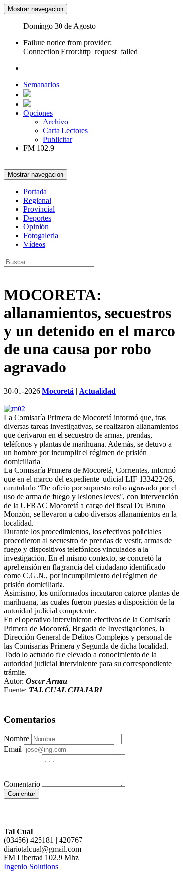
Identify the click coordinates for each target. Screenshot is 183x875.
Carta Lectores (65, 130)
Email (13, 749)
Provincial (39, 209)
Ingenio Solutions (31, 866)
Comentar (21, 793)
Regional (37, 200)
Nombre (16, 738)
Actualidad (97, 391)
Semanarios (41, 85)
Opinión (36, 227)
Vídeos (34, 244)
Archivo (55, 122)
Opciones (38, 113)
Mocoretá (58, 391)
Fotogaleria (40, 235)
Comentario (22, 784)
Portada (35, 191)
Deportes (37, 218)
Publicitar (57, 139)
